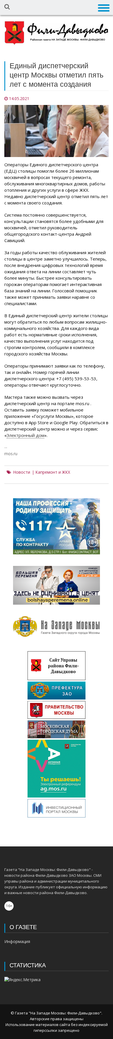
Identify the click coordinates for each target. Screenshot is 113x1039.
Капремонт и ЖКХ (52, 472)
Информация (17, 941)
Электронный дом (25, 435)
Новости (21, 472)
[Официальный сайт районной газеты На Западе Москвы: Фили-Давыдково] (56, 33)
